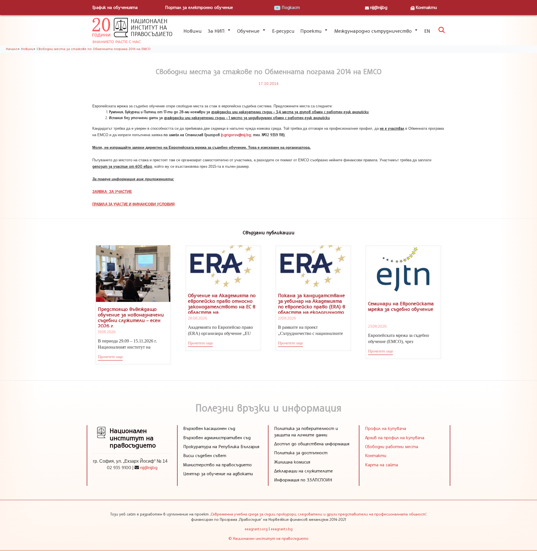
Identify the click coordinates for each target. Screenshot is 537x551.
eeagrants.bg (282, 529)
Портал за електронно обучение (199, 7)
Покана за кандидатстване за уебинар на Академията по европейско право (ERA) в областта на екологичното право (311, 306)
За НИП (216, 31)
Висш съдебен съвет (204, 455)
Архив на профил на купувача (394, 437)
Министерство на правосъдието (217, 464)
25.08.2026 (377, 326)
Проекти (311, 31)
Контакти (426, 7)
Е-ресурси (283, 31)
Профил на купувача (385, 428)
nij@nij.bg (378, 7)
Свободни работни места (391, 446)
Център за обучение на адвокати (218, 473)
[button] (110, 357)
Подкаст (291, 7)
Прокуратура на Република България (221, 446)
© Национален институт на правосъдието (268, 538)
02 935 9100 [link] (119, 467)
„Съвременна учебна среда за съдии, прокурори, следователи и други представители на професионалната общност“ (318, 514)
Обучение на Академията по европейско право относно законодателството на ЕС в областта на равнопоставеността (222, 306)
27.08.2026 (287, 318)
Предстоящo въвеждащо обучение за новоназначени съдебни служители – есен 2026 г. (131, 317)
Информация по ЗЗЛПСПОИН (303, 480)
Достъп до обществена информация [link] (311, 443)
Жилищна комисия (292, 462)
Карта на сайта (381, 464)
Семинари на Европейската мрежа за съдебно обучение (401, 306)
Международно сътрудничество (373, 31)
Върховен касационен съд (209, 428)
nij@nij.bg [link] (148, 467)
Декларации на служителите (303, 471)
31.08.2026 (107, 331)
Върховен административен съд (217, 437)
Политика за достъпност (301, 452)
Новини (192, 31)
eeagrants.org (256, 529)
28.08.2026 (197, 318)
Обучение (248, 31)
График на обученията (115, 7)
